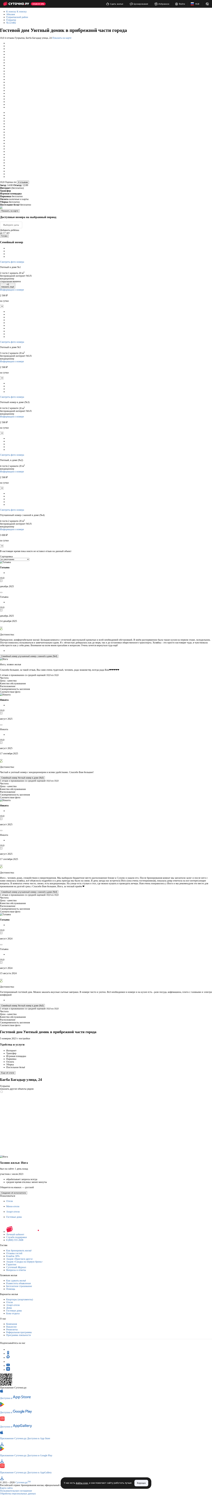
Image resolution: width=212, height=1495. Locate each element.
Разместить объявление (18, 1283)
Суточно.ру (23, 1482)
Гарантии (11, 1264)
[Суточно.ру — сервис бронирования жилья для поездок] (16, 4)
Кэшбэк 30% (13, 1256)
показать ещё (7, 285)
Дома (9, 1307)
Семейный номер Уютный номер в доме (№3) (22, 778)
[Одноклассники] (8, 1353)
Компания (11, 1324)
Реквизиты (12, 1329)
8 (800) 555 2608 (14, 1240)
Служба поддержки (16, 1237)
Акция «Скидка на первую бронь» (24, 1261)
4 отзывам (23, 182)
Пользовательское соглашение (16, 1490)
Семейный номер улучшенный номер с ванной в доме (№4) (29, 656)
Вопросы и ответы (16, 1270)
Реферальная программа (19, 1332)
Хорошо (141, 1483)
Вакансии (11, 1326)
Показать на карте (61, 38)
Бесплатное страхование (19, 1286)
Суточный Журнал (16, 1267)
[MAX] (8, 1357)
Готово (4, 236)
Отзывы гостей (14, 1253)
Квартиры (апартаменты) (19, 1299)
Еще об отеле (7, 1073)
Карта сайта (6, 1488)
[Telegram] (8, 1349)
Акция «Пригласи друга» (19, 1259)
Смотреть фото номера (12, 262)
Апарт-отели (13, 1211)
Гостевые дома (14, 1217)
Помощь (10, 1289)
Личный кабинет (15, 1234)
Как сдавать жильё (16, 1280)
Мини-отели (12, 1206)
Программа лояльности (18, 1335)
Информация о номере (12, 289)
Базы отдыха (13, 1313)
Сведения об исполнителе (13, 1193)
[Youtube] (8, 1365)
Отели (9, 1201)
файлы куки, (82, 1483)
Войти (182, 4)
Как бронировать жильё (19, 1250)
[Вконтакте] (8, 1361)
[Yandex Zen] (8, 1369)
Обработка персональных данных (18, 1493)
